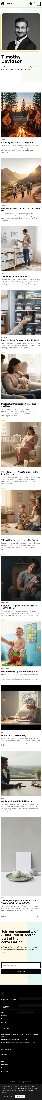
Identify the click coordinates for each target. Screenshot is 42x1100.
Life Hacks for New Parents (14, 276)
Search (3, 1022)
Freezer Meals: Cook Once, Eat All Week (20, 340)
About (3, 1012)
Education (4, 1068)
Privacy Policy (26, 976)
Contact (4, 1015)
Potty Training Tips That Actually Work (20, 671)
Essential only (8, 1096)
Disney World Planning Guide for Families (14, 1039)
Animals (4, 1055)
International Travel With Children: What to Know (18, 1043)
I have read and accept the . (17, 976)
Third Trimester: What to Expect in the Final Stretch (19, 473)
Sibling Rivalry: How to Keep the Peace (19, 540)
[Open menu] (39, 4)
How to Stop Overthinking (13, 735)
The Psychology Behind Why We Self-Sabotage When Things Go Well (19, 901)
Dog (2, 1061)
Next (39, 916)
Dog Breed (4, 1064)
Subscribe (21, 971)
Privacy (3, 1019)
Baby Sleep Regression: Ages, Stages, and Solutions (19, 606)
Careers (4, 1058)
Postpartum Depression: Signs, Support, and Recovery (20, 405)
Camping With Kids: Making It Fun (17, 142)
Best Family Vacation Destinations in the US (20, 209)
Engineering (5, 1071)
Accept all (20, 1096)
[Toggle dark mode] (32, 3)
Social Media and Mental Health (16, 801)
